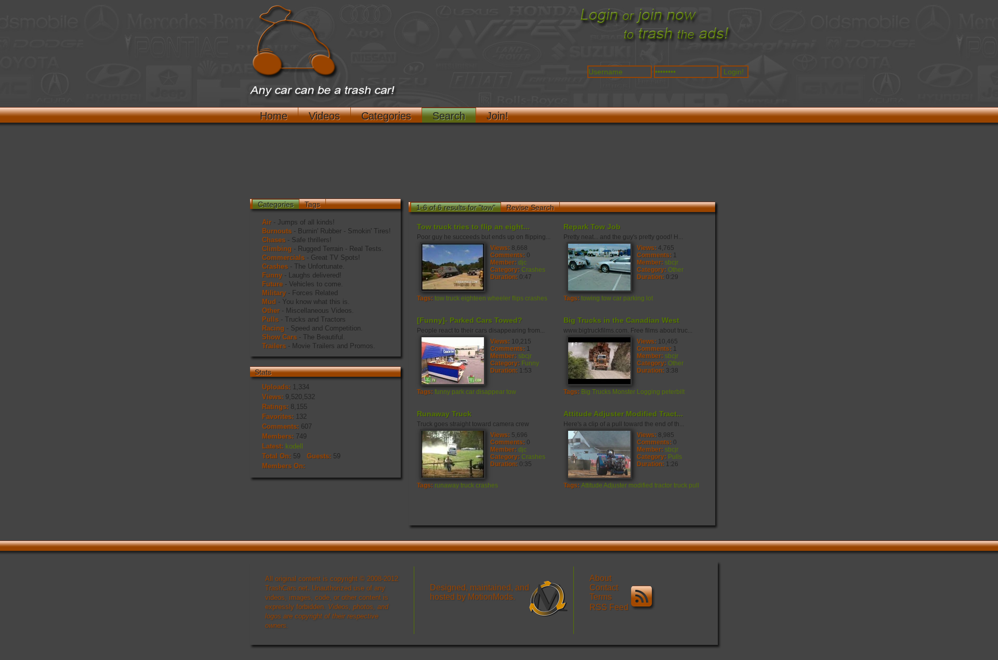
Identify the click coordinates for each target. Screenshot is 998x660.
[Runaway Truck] (452, 453)
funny (442, 391)
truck (452, 298)
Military (274, 293)
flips (517, 298)
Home (273, 116)
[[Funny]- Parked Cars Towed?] (452, 360)
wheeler (499, 298)
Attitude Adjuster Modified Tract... (623, 414)
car (617, 298)
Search (448, 116)
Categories (386, 116)
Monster (623, 391)
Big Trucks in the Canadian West (621, 320)
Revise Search (530, 207)
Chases (273, 240)
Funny (272, 275)
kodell (294, 446)
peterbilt (673, 391)
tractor (663, 485)
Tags (312, 204)
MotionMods (490, 596)
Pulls (270, 319)
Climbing (277, 249)
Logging (648, 391)
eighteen (473, 298)
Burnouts (277, 231)
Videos (324, 116)
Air (266, 222)
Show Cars (279, 337)
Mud (269, 302)
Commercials (283, 257)
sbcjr (671, 262)
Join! (497, 116)
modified (640, 485)
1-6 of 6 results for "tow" (455, 207)
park (458, 391)
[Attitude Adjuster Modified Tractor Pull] (599, 453)
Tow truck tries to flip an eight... (473, 226)
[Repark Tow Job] (599, 266)
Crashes (275, 266)
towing (590, 298)
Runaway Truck (444, 414)
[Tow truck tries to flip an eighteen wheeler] (452, 266)
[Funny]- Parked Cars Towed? (469, 320)
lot (649, 298)
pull (694, 485)
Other (271, 310)
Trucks (601, 391)
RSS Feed (610, 607)
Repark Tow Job (592, 226)
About (600, 578)
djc (522, 262)
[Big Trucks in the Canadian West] (599, 360)
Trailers (274, 346)
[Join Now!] (654, 42)
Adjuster (615, 485)
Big (585, 391)
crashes (536, 298)
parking (634, 298)
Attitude (591, 485)
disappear (490, 391)
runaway (447, 485)
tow (439, 298)
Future (272, 284)
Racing (273, 328)
